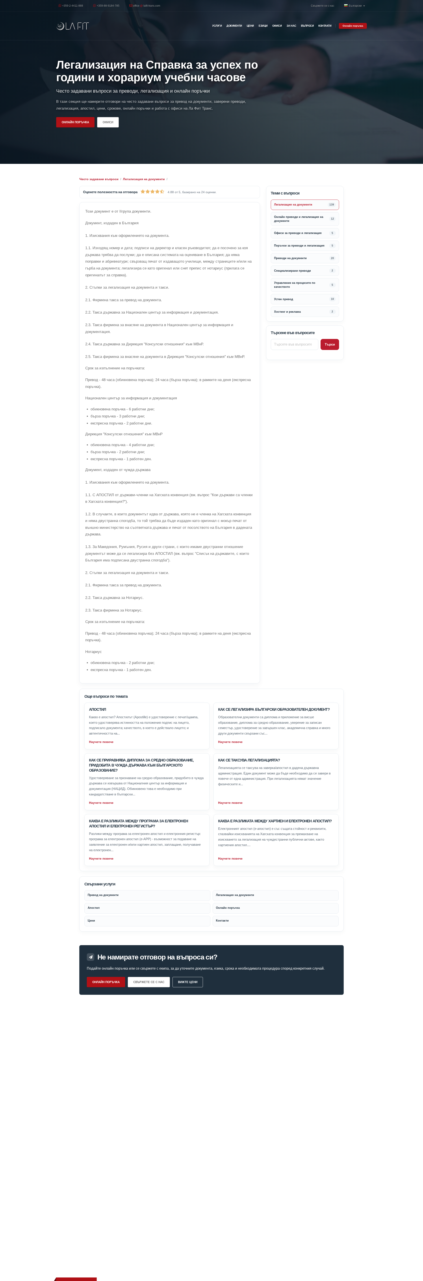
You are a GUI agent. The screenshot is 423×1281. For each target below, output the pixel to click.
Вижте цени (187, 982)
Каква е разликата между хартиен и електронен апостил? (275, 821)
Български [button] (355, 5)
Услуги (217, 25)
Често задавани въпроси (99, 179)
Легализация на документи (144, 179)
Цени (250, 25)
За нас (291, 25)
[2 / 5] (147, 191)
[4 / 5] (157, 191)
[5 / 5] (162, 191)
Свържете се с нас (322, 5)
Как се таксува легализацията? (249, 760)
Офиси (277, 25)
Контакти (324, 25)
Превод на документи (103, 895)
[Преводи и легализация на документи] (72, 26)
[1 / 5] (143, 191)
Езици (263, 25)
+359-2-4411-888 (72, 5)
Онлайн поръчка (353, 25)
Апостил (97, 709)
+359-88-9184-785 (107, 5)
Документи (234, 25)
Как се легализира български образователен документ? (274, 709)
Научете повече (101, 742)
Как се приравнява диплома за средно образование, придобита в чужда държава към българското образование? (141, 765)
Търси (330, 344)
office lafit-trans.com (146, 5)
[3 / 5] (152, 191)
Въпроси (307, 25)
